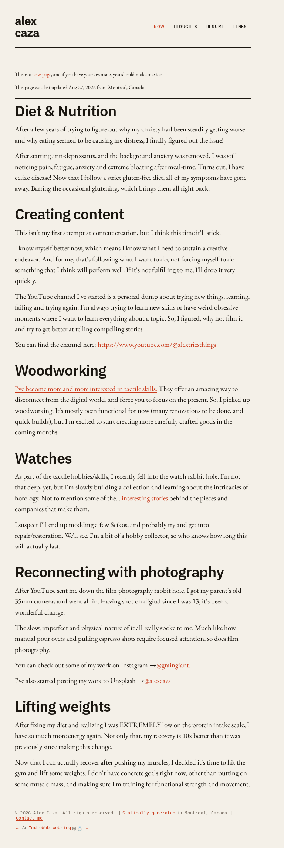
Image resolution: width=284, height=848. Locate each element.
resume (215, 26)
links (240, 26)
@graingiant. (173, 665)
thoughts (185, 26)
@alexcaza (157, 680)
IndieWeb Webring (49, 828)
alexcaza (27, 26)
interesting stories (145, 498)
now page (41, 74)
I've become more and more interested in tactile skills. (86, 388)
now (159, 26)
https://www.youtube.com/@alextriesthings (157, 344)
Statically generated (149, 813)
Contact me (29, 818)
